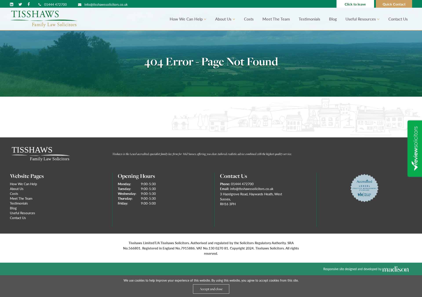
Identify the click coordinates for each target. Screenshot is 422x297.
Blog (333, 19)
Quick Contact (394, 4)
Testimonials (309, 19)
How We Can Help (187, 19)
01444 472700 (55, 4)
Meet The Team (276, 19)
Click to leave (355, 4)
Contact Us (398, 19)
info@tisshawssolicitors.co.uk (106, 4)
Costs (249, 19)
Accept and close (211, 288)
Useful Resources (361, 19)
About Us (224, 19)
